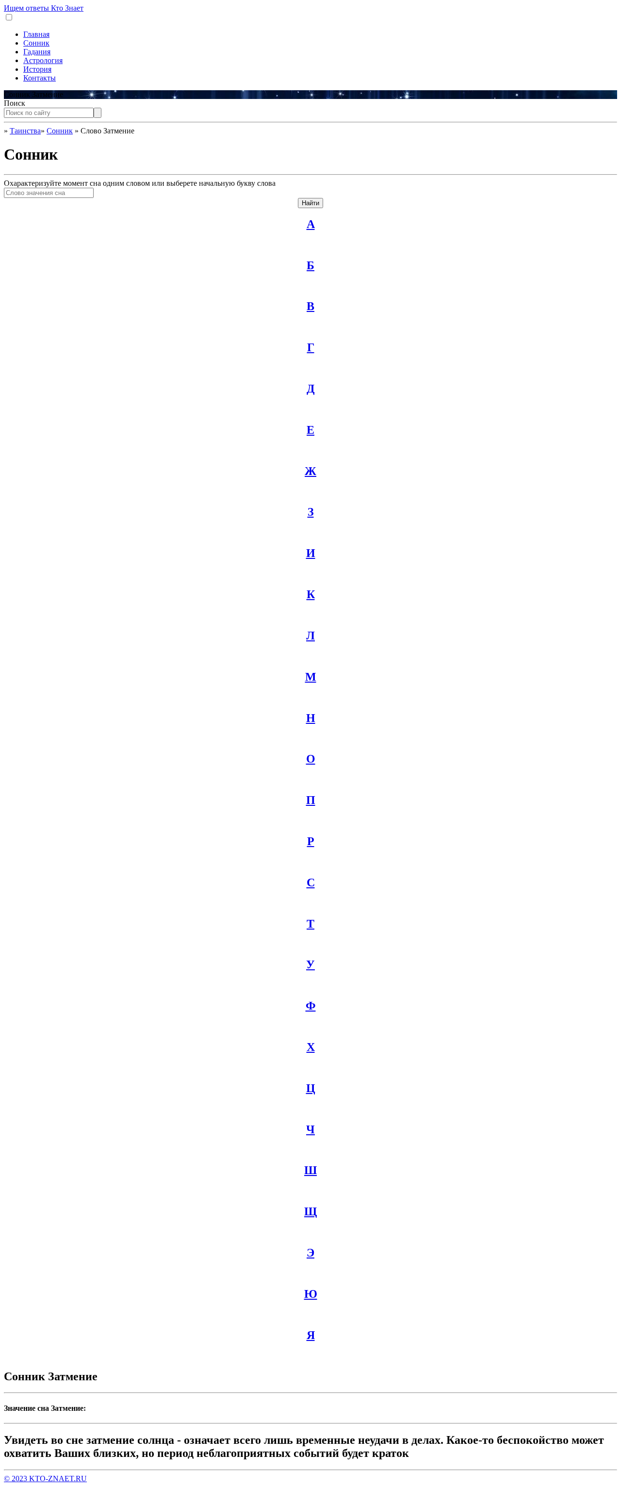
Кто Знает (43, 8)
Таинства (25, 131)
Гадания (36, 52)
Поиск (14, 103)
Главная (36, 34)
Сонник (36, 43)
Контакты (39, 78)
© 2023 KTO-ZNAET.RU (45, 1478)
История (37, 69)
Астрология (43, 60)
